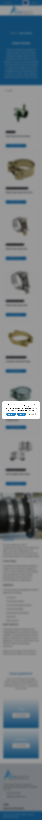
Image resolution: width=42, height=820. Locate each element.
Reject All (21, 414)
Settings (31, 414)
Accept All (11, 414)
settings (31, 410)
